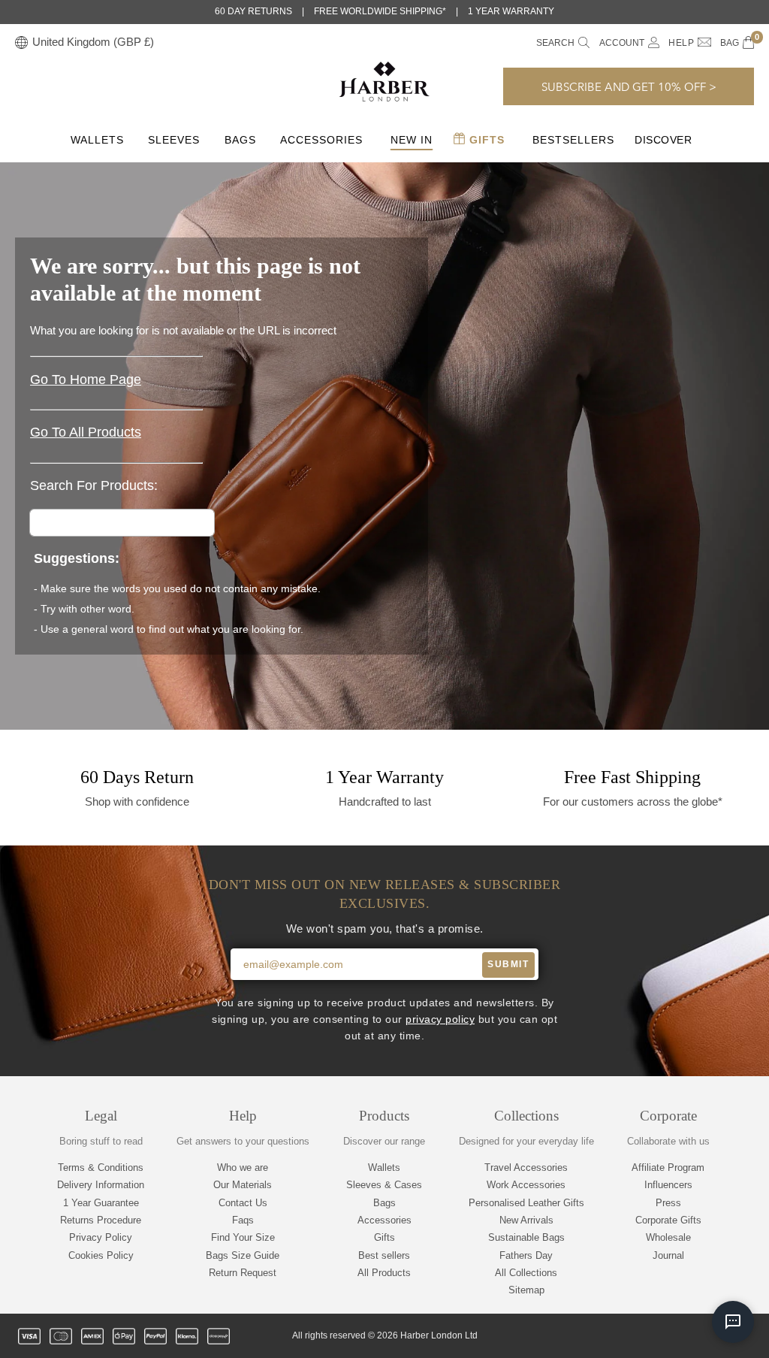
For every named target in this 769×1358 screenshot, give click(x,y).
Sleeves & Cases (384, 1184)
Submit (508, 964)
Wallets (97, 140)
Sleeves (174, 140)
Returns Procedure (100, 1220)
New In (412, 140)
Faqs (243, 1220)
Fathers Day (526, 1255)
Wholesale (668, 1237)
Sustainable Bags (526, 1237)
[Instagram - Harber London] (669, 1336)
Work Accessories (526, 1184)
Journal (668, 1255)
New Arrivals (526, 1220)
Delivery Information (100, 1184)
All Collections (526, 1272)
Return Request (242, 1272)
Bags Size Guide (242, 1255)
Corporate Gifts (668, 1220)
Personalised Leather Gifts (526, 1202)
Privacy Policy (100, 1237)
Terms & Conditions (100, 1167)
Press (668, 1202)
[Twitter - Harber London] (618, 1336)
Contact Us (243, 1202)
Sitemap (526, 1290)
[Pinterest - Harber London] (694, 1336)
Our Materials (242, 1184)
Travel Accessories (526, 1167)
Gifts (485, 140)
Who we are (242, 1167)
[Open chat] (733, 1322)
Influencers (668, 1184)
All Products (384, 1272)
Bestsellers (573, 140)
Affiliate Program (668, 1167)
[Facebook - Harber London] (643, 1336)
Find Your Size (243, 1237)
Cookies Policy (101, 1255)
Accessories (321, 140)
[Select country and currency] (21, 43)
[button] (628, 86)
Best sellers (384, 1255)
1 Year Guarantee (101, 1202)
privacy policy (440, 1019)
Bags (240, 140)
